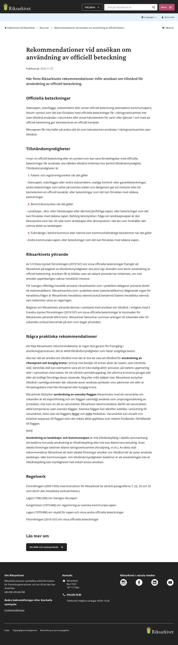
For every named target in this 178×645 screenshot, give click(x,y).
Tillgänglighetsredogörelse (25, 630)
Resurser (44, 27)
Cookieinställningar (14, 610)
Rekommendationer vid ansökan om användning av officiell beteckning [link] (89, 27)
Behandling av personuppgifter (54, 630)
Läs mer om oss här (14, 591)
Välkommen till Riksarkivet (21, 27)
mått (89, 414)
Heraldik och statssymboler (44, 547)
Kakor (7, 630)
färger (76, 414)
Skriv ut (170, 27)
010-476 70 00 (74, 594)
